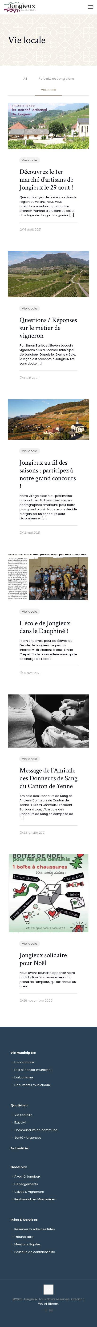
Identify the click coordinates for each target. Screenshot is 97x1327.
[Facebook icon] (46, 1310)
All (25, 78)
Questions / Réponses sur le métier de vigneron (48, 327)
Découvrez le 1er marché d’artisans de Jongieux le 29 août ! (46, 179)
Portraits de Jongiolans (56, 78)
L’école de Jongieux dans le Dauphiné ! (45, 627)
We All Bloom (48, 1303)
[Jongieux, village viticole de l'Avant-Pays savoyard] (20, 7)
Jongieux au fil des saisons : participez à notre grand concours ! (48, 474)
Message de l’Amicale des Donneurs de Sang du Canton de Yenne (48, 778)
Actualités (20, 1148)
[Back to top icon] (48, 1290)
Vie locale (48, 90)
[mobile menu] (91, 7)
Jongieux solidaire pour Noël (43, 959)
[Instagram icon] (51, 1310)
